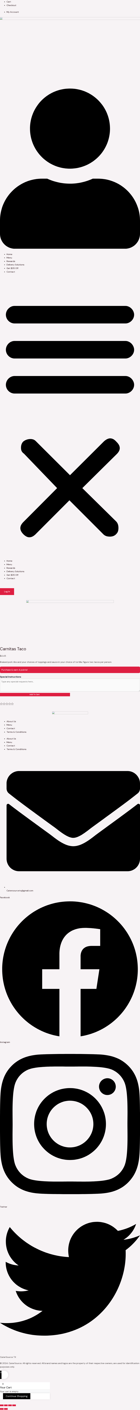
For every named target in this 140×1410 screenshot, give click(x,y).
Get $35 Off (12, 268)
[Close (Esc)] (14, 1405)
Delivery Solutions (15, 264)
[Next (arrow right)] (6, 1409)
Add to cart (35, 694)
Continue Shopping (17, 1396)
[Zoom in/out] (2, 1405)
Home (9, 254)
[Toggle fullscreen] (6, 1405)
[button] (70, 418)
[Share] (10, 1405)
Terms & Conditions (16, 732)
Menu (9, 257)
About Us (11, 721)
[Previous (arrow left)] (2, 1409)
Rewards (11, 261)
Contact (11, 271)
